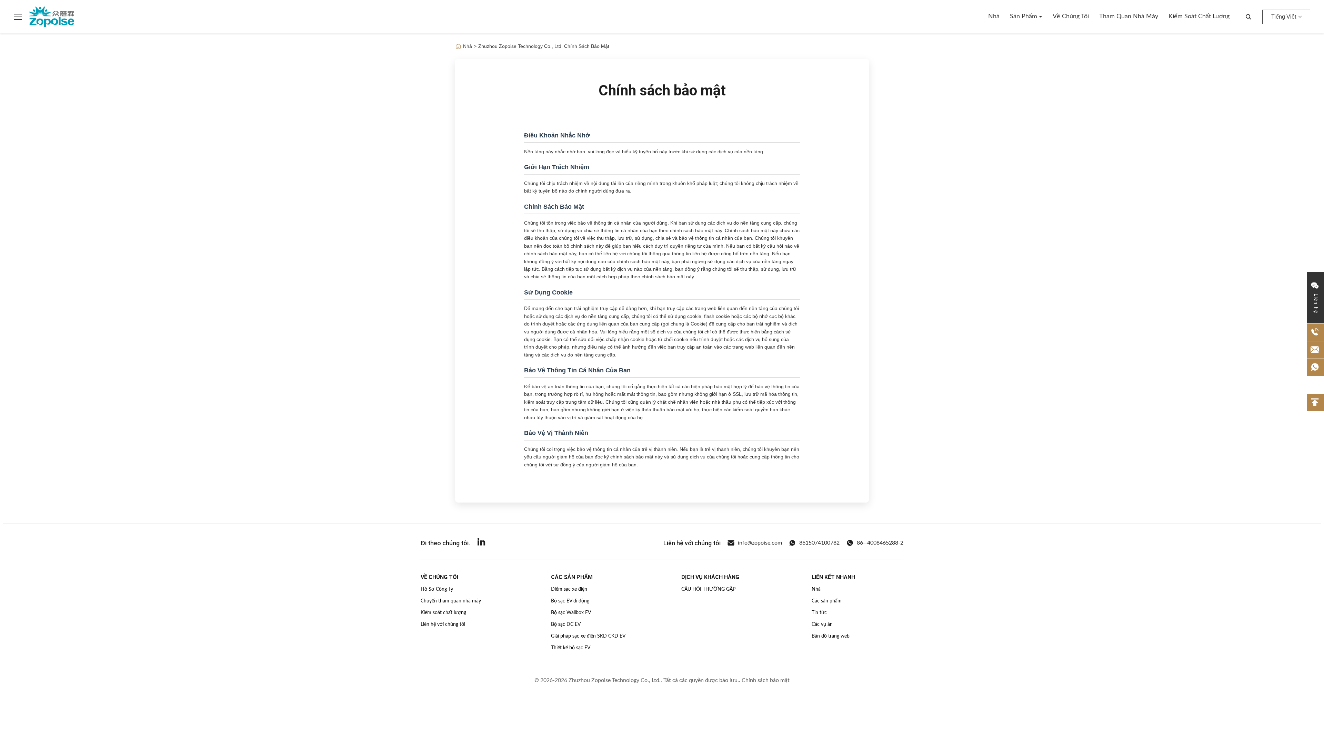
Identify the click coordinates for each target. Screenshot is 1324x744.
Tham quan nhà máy (1128, 16)
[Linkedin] (481, 543)
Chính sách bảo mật (766, 680)
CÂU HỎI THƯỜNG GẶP (708, 589)
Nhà (994, 16)
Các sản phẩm (827, 601)
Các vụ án (822, 624)
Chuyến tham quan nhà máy (451, 601)
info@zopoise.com (760, 543)
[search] (1248, 16)
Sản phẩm (1024, 16)
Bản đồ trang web (831, 636)
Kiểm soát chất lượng (1199, 16)
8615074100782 (819, 543)
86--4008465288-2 (880, 543)
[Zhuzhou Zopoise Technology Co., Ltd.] (51, 17)
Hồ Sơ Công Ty (437, 589)
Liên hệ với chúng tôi (443, 624)
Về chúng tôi (1071, 16)
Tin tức (819, 612)
